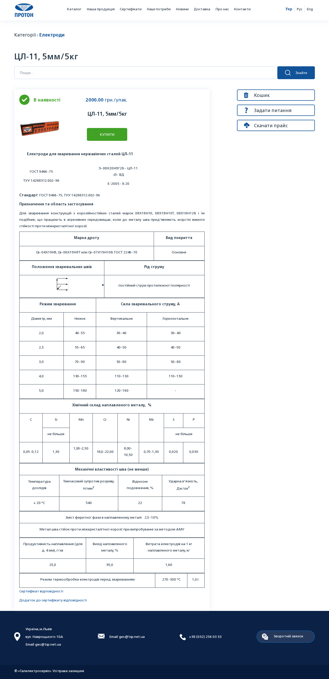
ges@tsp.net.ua (48, 644)
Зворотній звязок (288, 636)
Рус (299, 9)
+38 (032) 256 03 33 (205, 636)
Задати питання (272, 110)
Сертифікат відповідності (41, 591)
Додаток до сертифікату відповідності (53, 600)
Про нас (222, 9)
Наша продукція (101, 9)
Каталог (74, 9)
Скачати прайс (271, 125)
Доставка (202, 9)
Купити (107, 134)
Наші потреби (159, 9)
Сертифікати (131, 9)
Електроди (52, 35)
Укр (289, 9)
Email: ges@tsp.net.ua (127, 636)
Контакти (242, 9)
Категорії (25, 35)
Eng (310, 9)
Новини (182, 9)
